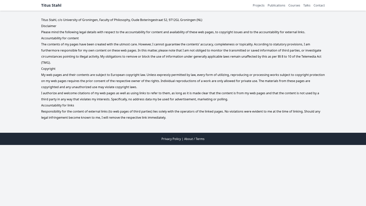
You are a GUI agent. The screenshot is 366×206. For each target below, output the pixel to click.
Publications (276, 5)
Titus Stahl (51, 5)
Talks (307, 5)
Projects (259, 5)
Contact (319, 5)
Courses (294, 5)
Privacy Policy (171, 139)
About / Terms (194, 139)
